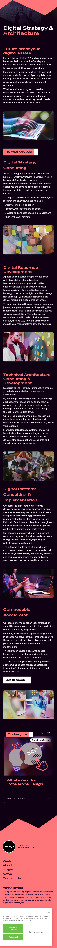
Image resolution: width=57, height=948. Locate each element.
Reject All (13, 937)
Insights (9, 869)
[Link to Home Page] (7, 7)
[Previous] (42, 732)
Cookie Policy (27, 920)
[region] (26, 927)
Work (7, 861)
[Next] (48, 732)
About (8, 865)
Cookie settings (36, 932)
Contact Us (12, 878)
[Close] (49, 913)
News (7, 873)
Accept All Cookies (13, 928)
